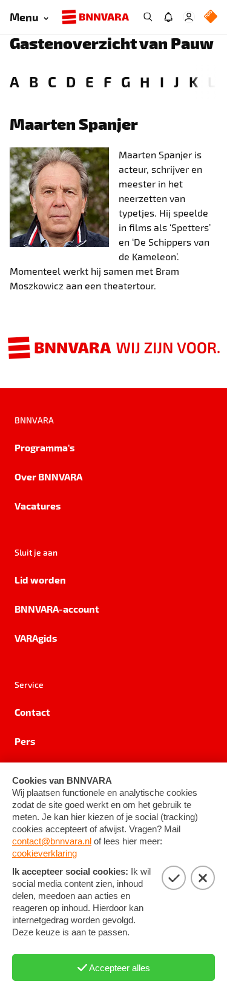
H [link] (145, 81)
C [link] (52, 81)
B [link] (33, 81)
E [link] (89, 81)
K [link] (193, 81)
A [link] (14, 81)
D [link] (71, 81)
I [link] (162, 81)
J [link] (176, 81)
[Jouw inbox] (168, 17)
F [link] (107, 81)
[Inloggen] (188, 17)
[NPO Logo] (210, 17)
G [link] (125, 81)
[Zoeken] (147, 17)
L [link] (211, 81)
